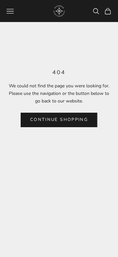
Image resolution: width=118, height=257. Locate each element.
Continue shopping (59, 120)
